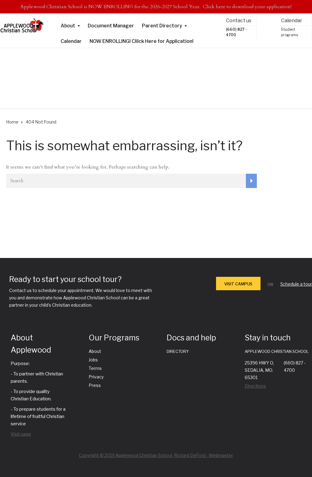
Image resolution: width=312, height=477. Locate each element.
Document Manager (111, 26)
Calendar (71, 41)
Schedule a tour (296, 284)
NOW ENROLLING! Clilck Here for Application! (141, 41)
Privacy (96, 376)
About (68, 26)
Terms (95, 368)
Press (95, 385)
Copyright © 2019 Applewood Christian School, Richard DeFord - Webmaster (156, 455)
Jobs (93, 359)
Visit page (21, 434)
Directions (255, 385)
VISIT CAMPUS (238, 283)
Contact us (238, 20)
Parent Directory (162, 26)
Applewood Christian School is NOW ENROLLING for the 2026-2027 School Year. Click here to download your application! (156, 6)
